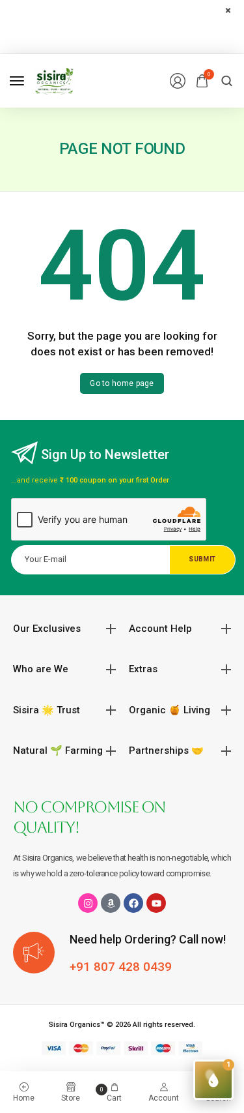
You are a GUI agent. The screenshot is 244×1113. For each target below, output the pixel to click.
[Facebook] (133, 903)
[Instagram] (88, 903)
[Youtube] (156, 903)
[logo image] (54, 80)
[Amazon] (110, 903)
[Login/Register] (177, 81)
